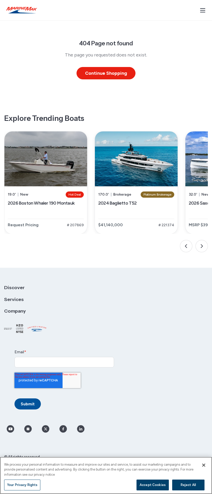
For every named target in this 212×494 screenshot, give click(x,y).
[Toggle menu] (203, 10)
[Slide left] (186, 246)
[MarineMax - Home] (21, 10)
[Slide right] (201, 246)
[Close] (203, 465)
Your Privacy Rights (22, 485)
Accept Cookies (153, 485)
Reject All (188, 485)
